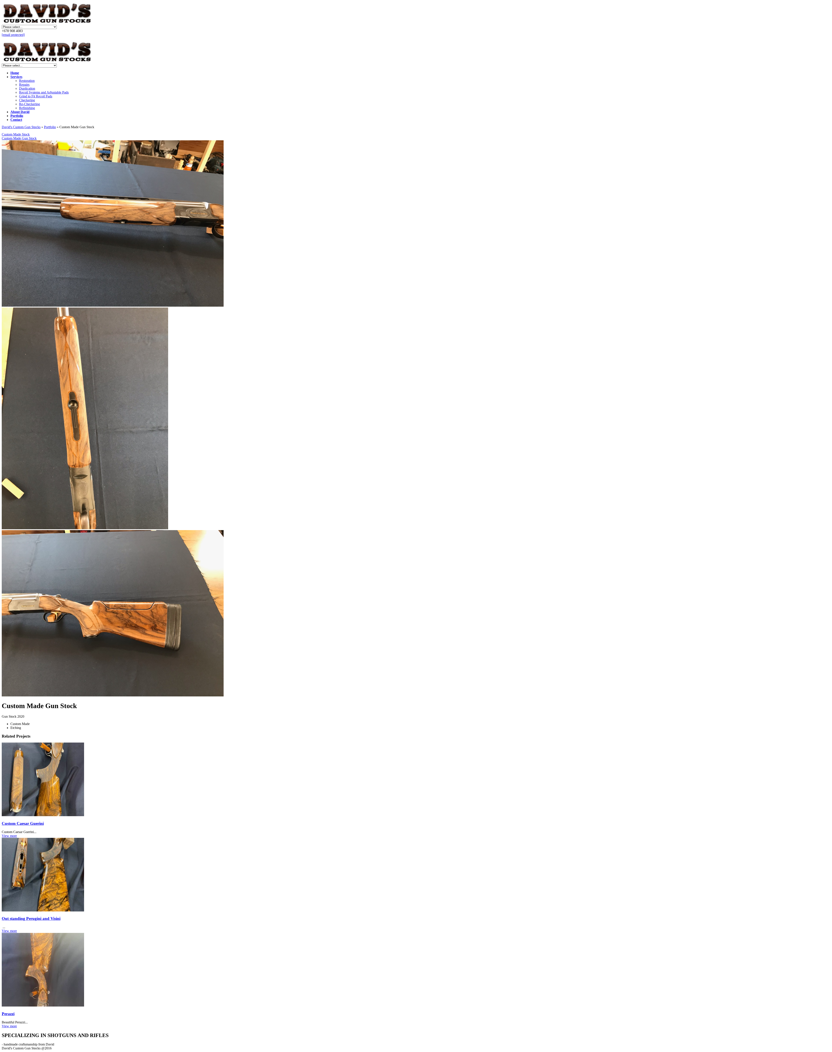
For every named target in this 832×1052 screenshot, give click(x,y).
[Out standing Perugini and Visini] (416, 875)
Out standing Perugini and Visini (31, 918)
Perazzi (8, 1014)
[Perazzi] (416, 970)
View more (9, 836)
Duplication (27, 88)
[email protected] (13, 35)
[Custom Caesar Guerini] (416, 780)
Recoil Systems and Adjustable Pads (44, 92)
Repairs (24, 84)
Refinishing (27, 108)
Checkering (27, 100)
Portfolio (50, 127)
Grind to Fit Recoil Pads (35, 96)
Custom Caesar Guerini (23, 823)
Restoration (27, 81)
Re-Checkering (29, 104)
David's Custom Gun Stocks (21, 127)
